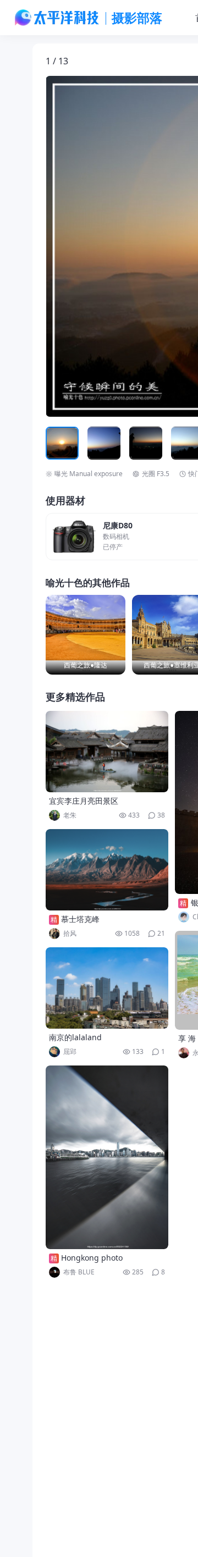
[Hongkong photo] (107, 1157)
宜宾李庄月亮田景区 (83, 801)
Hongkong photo (92, 1257)
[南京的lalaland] (107, 988)
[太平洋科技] (57, 17)
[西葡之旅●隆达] (85, 635)
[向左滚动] (55, 443)
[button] (97, 246)
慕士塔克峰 (80, 919)
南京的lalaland (75, 1037)
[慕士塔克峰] (107, 869)
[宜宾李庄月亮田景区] (107, 751)
